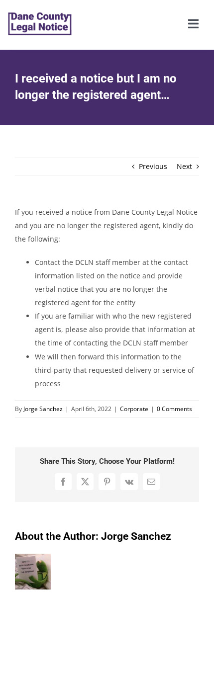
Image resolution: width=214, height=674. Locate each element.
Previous (153, 166)
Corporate (134, 409)
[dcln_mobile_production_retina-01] (39, 5)
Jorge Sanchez (43, 409)
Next (184, 166)
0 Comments (174, 409)
